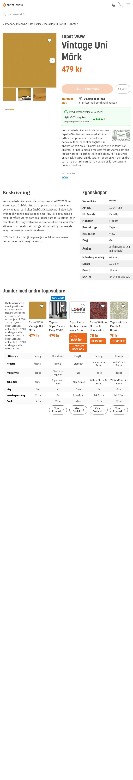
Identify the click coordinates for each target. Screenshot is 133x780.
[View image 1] (9, 94)
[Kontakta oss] (113, 5)
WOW (65, 177)
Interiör (9, 24)
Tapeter (73, 24)
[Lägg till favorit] (49, 40)
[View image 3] (39, 94)
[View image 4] (9, 109)
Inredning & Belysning (29, 24)
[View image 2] (24, 94)
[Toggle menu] (128, 5)
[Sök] (4, 14)
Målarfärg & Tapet (55, 24)
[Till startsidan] (13, 5)
